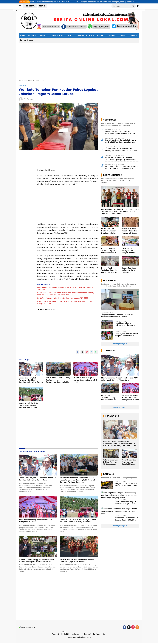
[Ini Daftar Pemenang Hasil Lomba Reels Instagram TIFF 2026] (85, 369)
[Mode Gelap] (138, 6)
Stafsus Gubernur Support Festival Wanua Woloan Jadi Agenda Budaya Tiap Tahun (36, 561)
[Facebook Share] (77, 352)
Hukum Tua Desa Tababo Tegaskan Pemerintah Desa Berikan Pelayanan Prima (129, 231)
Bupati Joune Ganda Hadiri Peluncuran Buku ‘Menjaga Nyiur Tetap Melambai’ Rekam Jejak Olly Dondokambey (120, 211)
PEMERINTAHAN (57, 35)
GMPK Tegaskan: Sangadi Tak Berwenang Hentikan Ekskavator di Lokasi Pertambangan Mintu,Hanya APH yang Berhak (121, 132)
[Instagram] (133, 627)
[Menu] (20, 6)
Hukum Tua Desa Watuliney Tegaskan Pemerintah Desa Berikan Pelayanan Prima (110, 270)
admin (26, 98)
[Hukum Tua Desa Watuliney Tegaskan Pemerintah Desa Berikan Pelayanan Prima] (110, 261)
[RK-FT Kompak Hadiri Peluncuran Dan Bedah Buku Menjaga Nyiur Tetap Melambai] (110, 222)
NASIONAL (32, 35)
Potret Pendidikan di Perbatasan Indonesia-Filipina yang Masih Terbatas (127, 324)
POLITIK (70, 35)
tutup (15, 10)
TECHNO (122, 35)
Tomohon (22, 86)
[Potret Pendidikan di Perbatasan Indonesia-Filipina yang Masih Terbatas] (107, 324)
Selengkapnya (119, 343)
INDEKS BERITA (30, 6)
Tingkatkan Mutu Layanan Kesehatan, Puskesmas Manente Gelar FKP (117, 316)
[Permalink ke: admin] (21, 99)
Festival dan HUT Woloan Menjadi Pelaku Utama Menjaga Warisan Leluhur (77, 561)
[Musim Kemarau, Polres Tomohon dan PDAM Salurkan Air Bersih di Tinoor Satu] (31, 369)
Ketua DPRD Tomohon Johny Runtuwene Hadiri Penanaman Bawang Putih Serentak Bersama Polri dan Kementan (65, 294)
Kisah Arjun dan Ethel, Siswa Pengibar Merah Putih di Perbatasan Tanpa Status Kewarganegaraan (126, 335)
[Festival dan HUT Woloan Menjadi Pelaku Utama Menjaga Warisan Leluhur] (79, 546)
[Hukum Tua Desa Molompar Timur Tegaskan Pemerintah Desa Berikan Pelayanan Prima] (130, 261)
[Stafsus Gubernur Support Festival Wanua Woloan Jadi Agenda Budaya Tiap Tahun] (38, 546)
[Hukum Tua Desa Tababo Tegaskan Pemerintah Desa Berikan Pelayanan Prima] (130, 222)
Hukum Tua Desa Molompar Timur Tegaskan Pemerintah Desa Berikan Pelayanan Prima (129, 270)
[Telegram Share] (91, 352)
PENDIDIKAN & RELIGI (84, 35)
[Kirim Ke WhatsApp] (96, 352)
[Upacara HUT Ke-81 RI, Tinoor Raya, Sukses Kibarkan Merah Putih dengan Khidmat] (31, 394)
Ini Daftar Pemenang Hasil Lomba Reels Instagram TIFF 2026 (62, 298)
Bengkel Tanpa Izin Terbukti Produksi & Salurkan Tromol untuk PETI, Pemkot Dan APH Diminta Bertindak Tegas (126, 484)
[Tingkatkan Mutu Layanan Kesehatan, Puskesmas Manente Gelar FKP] (120, 299)
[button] (133, 6)
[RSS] (137, 627)
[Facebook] (124, 627)
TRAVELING (110, 35)
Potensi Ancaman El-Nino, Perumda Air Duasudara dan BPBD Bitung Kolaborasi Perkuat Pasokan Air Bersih (110, 462)
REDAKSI (42, 6)
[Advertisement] (149, 43)
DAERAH (43, 35)
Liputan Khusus (26, 40)
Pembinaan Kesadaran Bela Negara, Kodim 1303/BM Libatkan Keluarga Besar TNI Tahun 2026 (120, 141)
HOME (22, 35)
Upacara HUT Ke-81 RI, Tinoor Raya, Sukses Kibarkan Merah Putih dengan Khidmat (64, 302)
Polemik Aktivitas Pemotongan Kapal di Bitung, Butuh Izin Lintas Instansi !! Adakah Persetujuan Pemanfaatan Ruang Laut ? (121, 167)
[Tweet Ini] (82, 352)
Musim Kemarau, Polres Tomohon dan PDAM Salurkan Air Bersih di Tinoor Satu (65, 288)
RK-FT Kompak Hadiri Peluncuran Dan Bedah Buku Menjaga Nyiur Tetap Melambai (78, 2)
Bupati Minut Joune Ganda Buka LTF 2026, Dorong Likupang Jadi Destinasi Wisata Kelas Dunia (121, 158)
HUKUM (100, 35)
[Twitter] (129, 627)
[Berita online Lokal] (79, 20)
